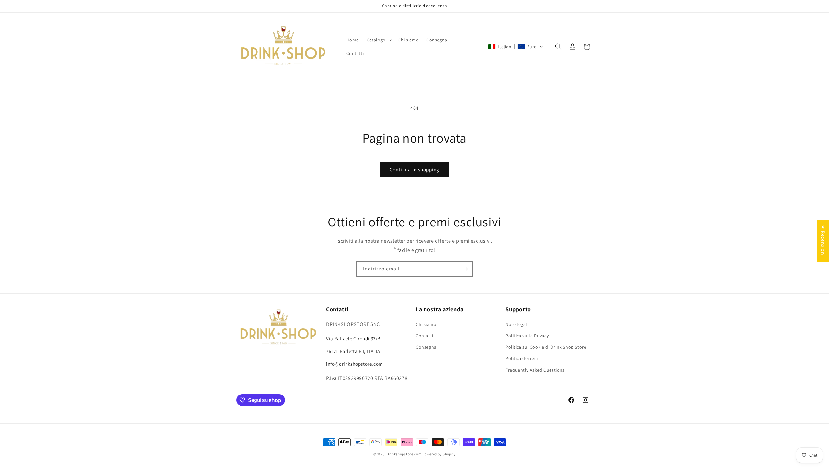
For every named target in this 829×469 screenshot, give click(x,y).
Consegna (426, 347)
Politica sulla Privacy (527, 335)
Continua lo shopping (414, 169)
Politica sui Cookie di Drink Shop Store (545, 347)
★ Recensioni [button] (823, 241)
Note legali (516, 324)
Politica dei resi (521, 358)
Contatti (424, 335)
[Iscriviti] (465, 269)
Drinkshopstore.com (404, 454)
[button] (378, 40)
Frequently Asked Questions (535, 370)
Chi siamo (426, 324)
